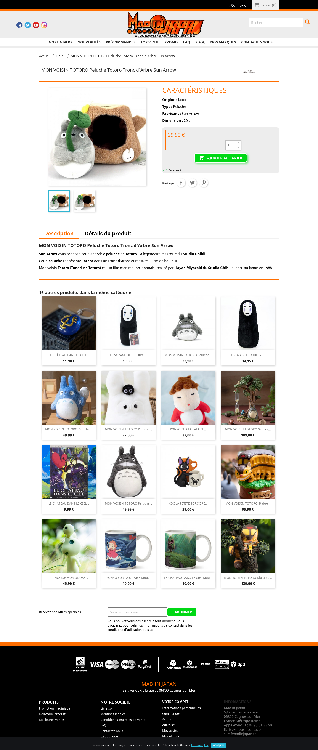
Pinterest (203, 182)
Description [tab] (59, 233)
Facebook (19, 26)
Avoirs (166, 719)
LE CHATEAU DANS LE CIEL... (68, 503)
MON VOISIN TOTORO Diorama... (248, 577)
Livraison (107, 708)
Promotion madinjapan (55, 708)
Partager (181, 182)
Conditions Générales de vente (123, 720)
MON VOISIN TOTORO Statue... (247, 503)
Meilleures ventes (52, 720)
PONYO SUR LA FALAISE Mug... (128, 577)
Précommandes (120, 42)
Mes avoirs (170, 730)
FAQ (186, 42)
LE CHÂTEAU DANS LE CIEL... (68, 355)
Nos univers (60, 42)
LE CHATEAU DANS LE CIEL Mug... (188, 577)
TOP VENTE (150, 42)
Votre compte (175, 701)
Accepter (218, 745)
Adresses (168, 725)
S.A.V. (200, 42)
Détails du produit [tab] (108, 233)
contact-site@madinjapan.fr (242, 731)
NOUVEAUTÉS (89, 42)
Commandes (171, 714)
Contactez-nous (257, 42)
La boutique (109, 736)
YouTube (36, 26)
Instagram (44, 26)
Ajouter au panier (220, 157)
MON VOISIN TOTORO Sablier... (248, 429)
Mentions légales (113, 714)
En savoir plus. (200, 745)
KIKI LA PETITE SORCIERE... (188, 503)
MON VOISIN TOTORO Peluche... (188, 355)
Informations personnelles (181, 708)
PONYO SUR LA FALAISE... (188, 429)
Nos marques (223, 42)
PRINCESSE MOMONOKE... (69, 577)
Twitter (27, 26)
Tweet (192, 182)
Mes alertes (170, 736)
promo (171, 42)
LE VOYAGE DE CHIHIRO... (128, 355)
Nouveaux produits (53, 714)
